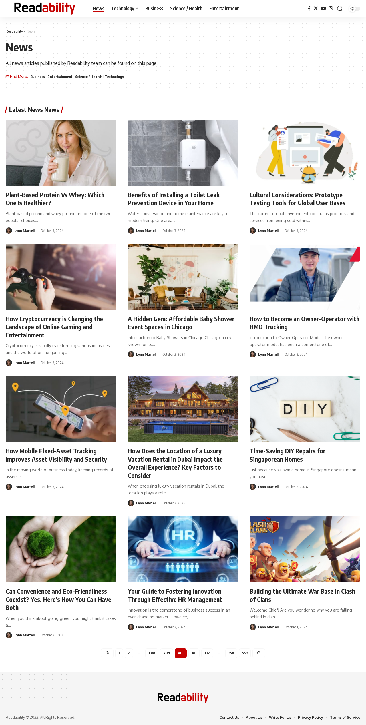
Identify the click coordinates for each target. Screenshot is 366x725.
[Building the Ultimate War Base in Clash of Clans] (305, 549)
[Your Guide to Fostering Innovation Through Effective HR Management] (183, 549)
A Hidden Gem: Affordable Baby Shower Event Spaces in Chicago (181, 323)
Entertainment (60, 76)
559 (245, 653)
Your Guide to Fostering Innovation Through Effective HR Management (175, 595)
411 (194, 653)
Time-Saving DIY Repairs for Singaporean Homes (287, 455)
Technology (114, 76)
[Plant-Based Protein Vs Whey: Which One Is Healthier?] (61, 153)
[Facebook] (309, 8)
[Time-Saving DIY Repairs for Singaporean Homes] (305, 409)
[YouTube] (323, 8)
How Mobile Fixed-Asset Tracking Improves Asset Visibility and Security (56, 455)
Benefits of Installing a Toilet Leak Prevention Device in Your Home (174, 199)
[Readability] (45, 8)
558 (231, 653)
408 (151, 653)
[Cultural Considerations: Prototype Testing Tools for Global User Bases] (305, 153)
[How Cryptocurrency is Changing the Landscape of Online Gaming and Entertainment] (61, 277)
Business (37, 76)
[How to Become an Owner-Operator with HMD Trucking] (305, 277)
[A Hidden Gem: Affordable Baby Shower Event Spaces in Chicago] (183, 277)
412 (207, 653)
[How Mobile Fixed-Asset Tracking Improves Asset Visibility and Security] (61, 409)
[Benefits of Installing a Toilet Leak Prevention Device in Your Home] (183, 153)
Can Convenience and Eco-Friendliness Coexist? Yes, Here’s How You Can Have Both (58, 599)
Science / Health (88, 76)
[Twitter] (315, 8)
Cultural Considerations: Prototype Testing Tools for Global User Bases (297, 199)
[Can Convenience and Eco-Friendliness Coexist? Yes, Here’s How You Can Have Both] (61, 549)
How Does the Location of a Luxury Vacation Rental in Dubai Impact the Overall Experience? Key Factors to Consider (175, 463)
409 (166, 653)
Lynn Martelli (24, 230)
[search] (340, 8)
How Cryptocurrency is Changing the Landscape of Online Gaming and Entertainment (54, 327)
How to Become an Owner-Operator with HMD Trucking (304, 323)
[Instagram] (330, 8)
